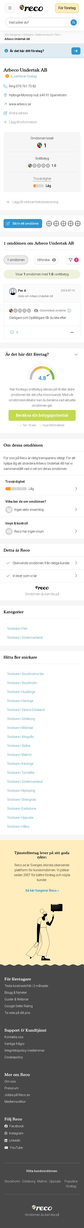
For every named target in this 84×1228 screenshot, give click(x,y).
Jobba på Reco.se (17, 1095)
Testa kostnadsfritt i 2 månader (26, 986)
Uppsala (55, 1181)
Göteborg (28, 1181)
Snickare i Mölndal (20, 728)
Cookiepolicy (13, 1057)
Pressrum (11, 1088)
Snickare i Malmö (19, 755)
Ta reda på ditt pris (17, 1013)
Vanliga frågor (14, 1044)
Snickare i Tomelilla (20, 772)
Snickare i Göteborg (21, 719)
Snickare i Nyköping (21, 790)
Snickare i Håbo (18, 826)
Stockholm (12, 1181)
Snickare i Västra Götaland (26, 710)
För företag (67, 8)
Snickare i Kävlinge (20, 763)
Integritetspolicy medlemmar (24, 1050)
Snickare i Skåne (18, 746)
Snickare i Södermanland (25, 637)
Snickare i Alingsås (20, 737)
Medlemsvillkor (15, 1101)
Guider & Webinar (16, 999)
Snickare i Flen (17, 628)
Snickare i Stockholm (22, 683)
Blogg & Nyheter (15, 992)
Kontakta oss (14, 1037)
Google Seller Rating (18, 1006)
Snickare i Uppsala (20, 817)
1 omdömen (16, 260)
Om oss (10, 1081)
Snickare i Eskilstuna (21, 808)
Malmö (42, 1181)
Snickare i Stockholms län (25, 674)
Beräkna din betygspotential (42, 415)
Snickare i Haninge (20, 701)
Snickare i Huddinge (21, 692)
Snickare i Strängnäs (21, 799)
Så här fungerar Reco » (42, 890)
